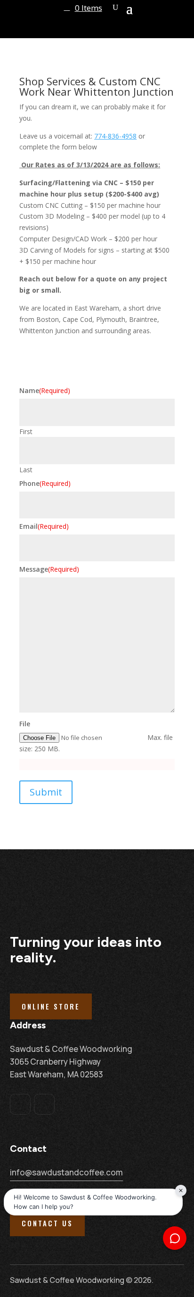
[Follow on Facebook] (20, 1104)
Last (25, 469)
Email (44, 526)
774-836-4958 (115, 135)
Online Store (51, 1006)
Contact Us (47, 1223)
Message (49, 569)
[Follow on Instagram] (44, 1104)
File (24, 723)
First (25, 431)
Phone (45, 483)
